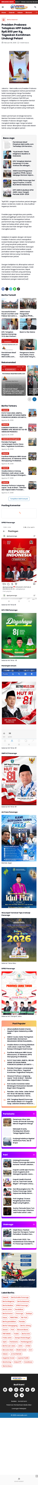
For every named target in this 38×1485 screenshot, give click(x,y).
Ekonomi (29, 13)
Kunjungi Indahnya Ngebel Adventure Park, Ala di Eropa (23, 1141)
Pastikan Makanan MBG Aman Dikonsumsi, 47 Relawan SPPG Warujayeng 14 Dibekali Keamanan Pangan (14, 459)
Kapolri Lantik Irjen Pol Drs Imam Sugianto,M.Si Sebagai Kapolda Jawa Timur (23, 1172)
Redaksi (14, 1401)
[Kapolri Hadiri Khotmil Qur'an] (7, 1182)
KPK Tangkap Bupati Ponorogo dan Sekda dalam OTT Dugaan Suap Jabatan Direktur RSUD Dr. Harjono (20, 1101)
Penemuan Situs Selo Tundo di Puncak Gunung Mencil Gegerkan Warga (23, 1121)
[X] (6, 288)
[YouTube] (22, 1390)
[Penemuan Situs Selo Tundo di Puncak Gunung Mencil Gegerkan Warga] (7, 1122)
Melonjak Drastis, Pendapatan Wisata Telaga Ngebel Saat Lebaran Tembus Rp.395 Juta (23, 1131)
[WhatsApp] (14, 288)
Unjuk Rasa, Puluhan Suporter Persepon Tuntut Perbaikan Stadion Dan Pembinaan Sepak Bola (23, 1232)
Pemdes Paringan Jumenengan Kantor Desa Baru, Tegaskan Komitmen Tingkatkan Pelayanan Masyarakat (12, 444)
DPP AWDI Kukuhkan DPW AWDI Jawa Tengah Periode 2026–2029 (23, 192)
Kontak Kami (22, 1401)
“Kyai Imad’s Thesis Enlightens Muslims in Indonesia (21, 154)
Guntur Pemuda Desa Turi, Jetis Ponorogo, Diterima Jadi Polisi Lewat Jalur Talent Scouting (24, 1210)
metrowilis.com (21, 1415)
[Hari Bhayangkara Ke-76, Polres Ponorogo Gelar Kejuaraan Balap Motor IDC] (7, 1192)
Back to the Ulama (27, 332)
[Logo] (19, 1378)
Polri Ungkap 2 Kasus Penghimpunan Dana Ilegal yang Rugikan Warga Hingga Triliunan (22, 1201)
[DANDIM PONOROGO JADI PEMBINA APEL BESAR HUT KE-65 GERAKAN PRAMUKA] (32, 427)
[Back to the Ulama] (28, 324)
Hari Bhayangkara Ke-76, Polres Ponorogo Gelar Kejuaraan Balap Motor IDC (23, 1191)
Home (4, 13)
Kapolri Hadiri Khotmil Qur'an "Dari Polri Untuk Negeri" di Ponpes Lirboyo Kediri (23, 1181)
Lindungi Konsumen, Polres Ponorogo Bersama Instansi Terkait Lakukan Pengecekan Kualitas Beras (24, 1162)
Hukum (20, 13)
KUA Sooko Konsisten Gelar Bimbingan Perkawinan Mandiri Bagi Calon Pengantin (20, 1086)
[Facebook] (3, 288)
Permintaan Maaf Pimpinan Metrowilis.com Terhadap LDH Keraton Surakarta (23, 144)
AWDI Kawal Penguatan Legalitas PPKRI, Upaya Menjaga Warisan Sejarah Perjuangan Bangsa (23, 173)
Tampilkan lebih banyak (19, 499)
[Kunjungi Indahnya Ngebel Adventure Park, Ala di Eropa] (7, 1142)
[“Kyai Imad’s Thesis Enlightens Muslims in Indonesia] (7, 155)
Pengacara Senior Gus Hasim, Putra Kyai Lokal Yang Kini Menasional (28, 355)
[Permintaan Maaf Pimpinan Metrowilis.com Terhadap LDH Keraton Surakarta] (7, 145)
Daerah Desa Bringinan (11, 439)
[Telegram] (10, 288)
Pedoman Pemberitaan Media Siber (19, 1405)
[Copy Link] (18, 288)
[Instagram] (16, 1390)
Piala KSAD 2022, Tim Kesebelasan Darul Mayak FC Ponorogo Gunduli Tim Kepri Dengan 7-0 (23, 1242)
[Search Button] (35, 7)
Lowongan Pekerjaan (19, 1409)
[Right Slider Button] (36, 13)
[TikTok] (33, 1390)
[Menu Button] (3, 7)
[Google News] (27, 1390)
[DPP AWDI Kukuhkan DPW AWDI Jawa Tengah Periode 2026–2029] (7, 193)
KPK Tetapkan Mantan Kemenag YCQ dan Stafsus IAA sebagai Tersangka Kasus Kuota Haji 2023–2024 (23, 163)
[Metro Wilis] (19, 7)
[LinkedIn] (16, 1395)
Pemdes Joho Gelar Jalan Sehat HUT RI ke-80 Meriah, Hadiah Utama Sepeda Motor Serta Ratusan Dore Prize (20, 1094)
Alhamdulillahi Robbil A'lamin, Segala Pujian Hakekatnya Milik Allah (20, 1031)
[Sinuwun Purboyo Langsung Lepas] (32, 485)
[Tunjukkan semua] (34, 1114)
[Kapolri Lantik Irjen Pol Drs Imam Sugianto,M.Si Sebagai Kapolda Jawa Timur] (7, 1173)
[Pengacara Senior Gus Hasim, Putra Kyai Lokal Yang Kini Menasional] (28, 344)
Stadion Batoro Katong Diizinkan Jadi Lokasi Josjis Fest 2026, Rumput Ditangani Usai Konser (13, 473)
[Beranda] (4, 20)
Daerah (11, 13)
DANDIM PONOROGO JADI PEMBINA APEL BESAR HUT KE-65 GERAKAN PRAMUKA (14, 430)
